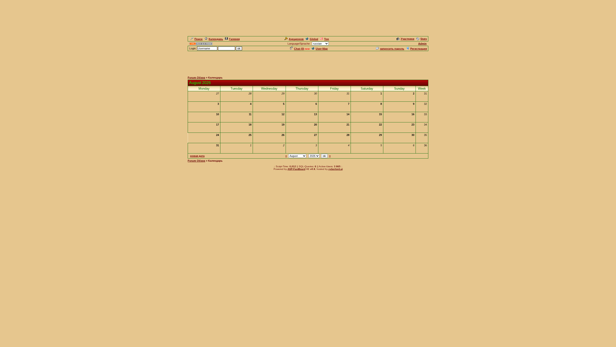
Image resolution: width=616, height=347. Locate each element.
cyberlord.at (335, 169)
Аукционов (296, 39)
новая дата (197, 155)
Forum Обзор (196, 77)
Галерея (234, 39)
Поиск (198, 39)
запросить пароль (392, 48)
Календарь (216, 39)
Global (314, 39)
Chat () (299, 48)
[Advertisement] (308, 62)
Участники (407, 38)
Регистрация (418, 48)
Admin (422, 43)
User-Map (322, 48)
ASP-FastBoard (296, 169)
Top (326, 39)
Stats (423, 38)
